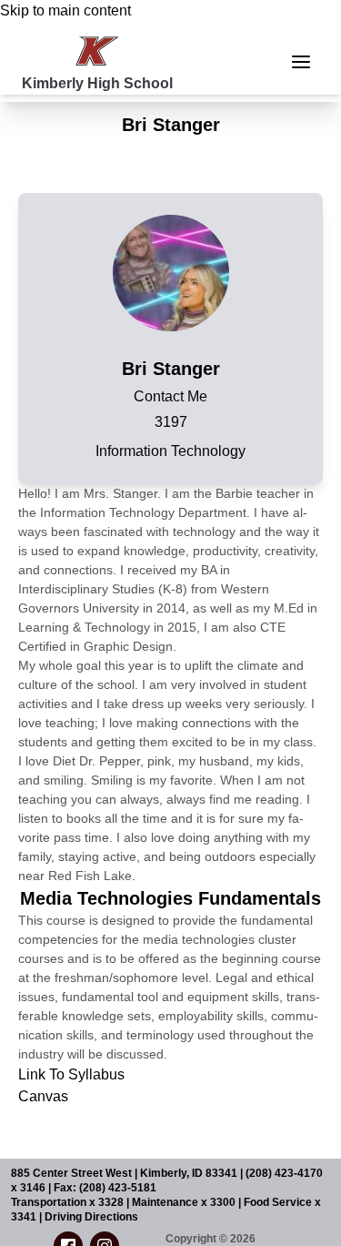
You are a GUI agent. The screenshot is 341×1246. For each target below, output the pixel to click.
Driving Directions (91, 1217)
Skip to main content (65, 10)
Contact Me (170, 396)
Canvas (43, 1096)
